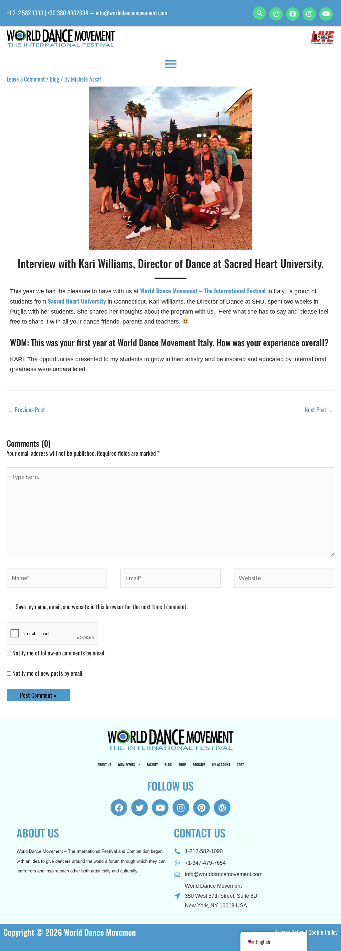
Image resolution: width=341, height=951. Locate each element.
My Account (221, 764)
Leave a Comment (26, 79)
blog (54, 79)
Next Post (319, 409)
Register (199, 764)
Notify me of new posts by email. (47, 673)
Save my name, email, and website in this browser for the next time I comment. (101, 606)
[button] (259, 13)
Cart (240, 764)
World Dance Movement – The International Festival (203, 290)
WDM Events (126, 764)
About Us (104, 764)
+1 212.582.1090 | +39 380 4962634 (47, 12)
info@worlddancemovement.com (131, 12)
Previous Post (26, 409)
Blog (168, 764)
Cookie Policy (323, 932)
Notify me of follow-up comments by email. (58, 652)
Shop (182, 764)
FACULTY (152, 764)
